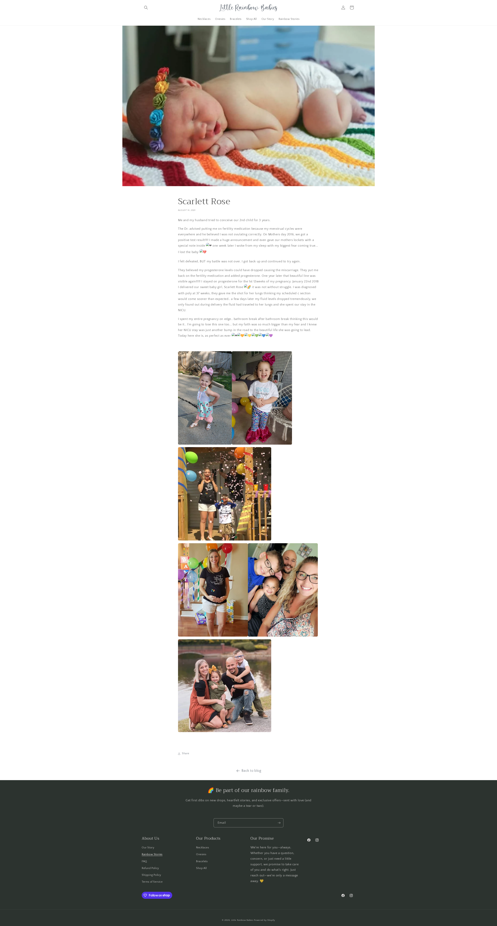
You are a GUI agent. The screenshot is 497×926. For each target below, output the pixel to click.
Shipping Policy (151, 875)
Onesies (201, 854)
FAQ (144, 861)
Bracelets (202, 861)
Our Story (148, 847)
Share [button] (185, 753)
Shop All (201, 868)
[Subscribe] (279, 822)
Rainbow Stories (152, 854)
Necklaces (202, 847)
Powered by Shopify (264, 920)
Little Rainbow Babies (242, 920)
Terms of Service (152, 881)
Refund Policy (150, 868)
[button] (146, 7)
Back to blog (251, 771)
